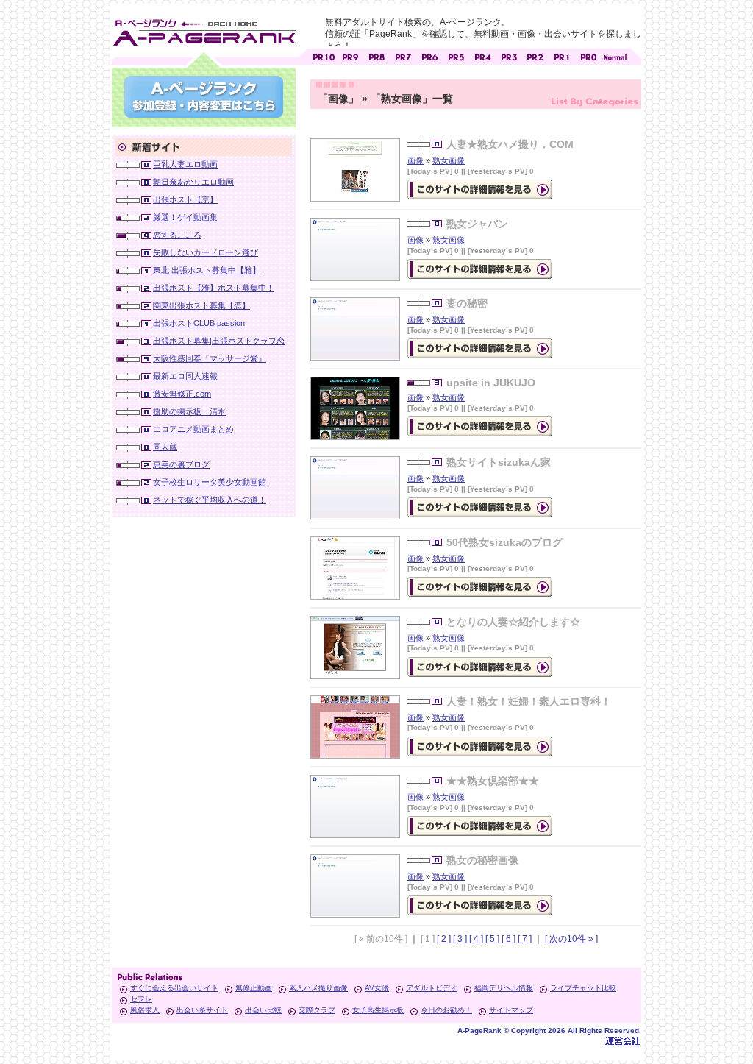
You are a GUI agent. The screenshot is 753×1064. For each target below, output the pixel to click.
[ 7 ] (525, 939)
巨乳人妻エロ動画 (185, 164)
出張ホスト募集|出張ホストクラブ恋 (219, 340)
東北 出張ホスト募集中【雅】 (206, 270)
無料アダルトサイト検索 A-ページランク (204, 30)
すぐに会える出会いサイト (174, 988)
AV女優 (377, 988)
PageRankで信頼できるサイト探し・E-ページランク (615, 55)
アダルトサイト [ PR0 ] (588, 55)
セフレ (141, 999)
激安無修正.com (182, 393)
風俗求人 (145, 1010)
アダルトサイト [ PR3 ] (509, 55)
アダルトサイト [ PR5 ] (456, 55)
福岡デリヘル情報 (503, 988)
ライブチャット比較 (583, 988)
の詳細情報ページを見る (479, 189)
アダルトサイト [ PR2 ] (535, 55)
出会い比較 (263, 1010)
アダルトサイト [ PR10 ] (323, 55)
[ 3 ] (460, 939)
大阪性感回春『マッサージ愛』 (209, 358)
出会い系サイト (202, 1010)
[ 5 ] (492, 939)
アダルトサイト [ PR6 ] (429, 55)
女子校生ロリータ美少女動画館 (209, 482)
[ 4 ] (476, 939)
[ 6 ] (508, 939)
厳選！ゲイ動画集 (185, 217)
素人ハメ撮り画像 (318, 988)
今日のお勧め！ (446, 1010)
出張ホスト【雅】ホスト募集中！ (213, 287)
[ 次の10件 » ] (571, 939)
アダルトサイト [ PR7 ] (403, 55)
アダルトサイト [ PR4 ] (482, 55)
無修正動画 (253, 988)
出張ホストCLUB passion (199, 323)
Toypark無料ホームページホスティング (622, 1041)
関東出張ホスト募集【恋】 (201, 305)
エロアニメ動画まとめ (193, 429)
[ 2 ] (444, 939)
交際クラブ (317, 1010)
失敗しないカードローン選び (205, 252)
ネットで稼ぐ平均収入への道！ (209, 499)
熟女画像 (448, 160)
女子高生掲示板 (378, 1010)
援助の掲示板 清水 (189, 411)
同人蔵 (165, 446)
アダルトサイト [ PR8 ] (376, 55)
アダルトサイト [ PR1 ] (562, 55)
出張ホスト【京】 (185, 199)
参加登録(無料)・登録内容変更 (203, 97)
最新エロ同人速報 (185, 376)
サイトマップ (511, 1010)
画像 (415, 160)
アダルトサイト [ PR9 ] (350, 55)
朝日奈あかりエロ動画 (193, 181)
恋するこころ (177, 234)
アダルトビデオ (431, 988)
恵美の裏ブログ (181, 464)
